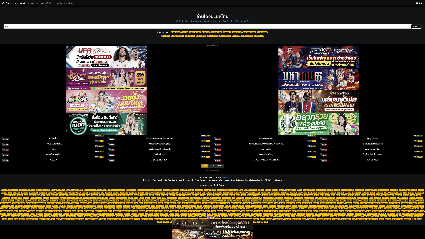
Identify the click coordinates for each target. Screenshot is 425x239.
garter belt (115, 200)
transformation (341, 198)
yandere (265, 195)
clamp (347, 211)
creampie (207, 190)
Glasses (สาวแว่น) (213, 36)
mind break (144, 195)
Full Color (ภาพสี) (216, 32)
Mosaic (381, 208)
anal (317, 190)
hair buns (170, 198)
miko (157, 200)
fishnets (382, 211)
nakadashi (190, 193)
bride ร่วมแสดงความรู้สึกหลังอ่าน (302, 211)
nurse (298, 200)
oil (176, 198)
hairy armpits (19, 200)
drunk (159, 198)
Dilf (402, 208)
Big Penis (119, 208)
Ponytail (282, 211)
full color (4, 190)
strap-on (218, 195)
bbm (43, 195)
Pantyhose (164, 214)
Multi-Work (404, 211)
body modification (315, 206)
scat (136, 198)
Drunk (234, 206)
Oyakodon (135, 206)
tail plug (258, 195)
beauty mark (356, 193)
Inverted (100, 206)
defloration (299, 195)
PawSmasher (285, 214)
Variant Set (189, 208)
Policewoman (248, 203)
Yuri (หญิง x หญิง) (247, 36)
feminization (265, 193)
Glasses (38, 190)
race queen (303, 208)
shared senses (371, 214)
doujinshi (51, 193)
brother (108, 195)
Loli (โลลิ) (185, 32)
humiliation (246, 200)
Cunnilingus (85, 206)
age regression (88, 211)
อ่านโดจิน (69, 3)
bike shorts (365, 193)
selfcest (351, 195)
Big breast (398, 195)
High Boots (344, 206)
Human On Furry (109, 208)
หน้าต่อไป (219, 166)
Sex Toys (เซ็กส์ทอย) (177, 36)
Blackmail (32, 211)
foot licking (164, 208)
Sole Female (31, 190)
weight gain (149, 214)
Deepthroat (40, 211)
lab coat (34, 208)
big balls (219, 211)
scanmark (25, 193)
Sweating (228, 206)
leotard (386, 190)
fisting (388, 206)
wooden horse (323, 211)
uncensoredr (338, 214)
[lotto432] (106, 124)
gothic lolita (382, 214)
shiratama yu (355, 211)
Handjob (70, 206)
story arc (344, 195)
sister (238, 195)
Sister (415, 203)
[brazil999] (318, 124)
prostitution (63, 195)
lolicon (349, 200)
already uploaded (260, 208)
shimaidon (112, 203)
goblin (271, 203)
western (45, 198)
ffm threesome (215, 198)
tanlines (171, 195)
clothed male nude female (129, 211)
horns (371, 198)
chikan (115, 195)
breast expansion (329, 198)
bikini (164, 198)
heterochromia (306, 203)
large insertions (102, 198)
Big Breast (371, 195)
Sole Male (341, 203)
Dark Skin (396, 208)
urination (188, 195)
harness (193, 206)
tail (390, 200)
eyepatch (15, 203)
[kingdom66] (212, 224)
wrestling (48, 208)
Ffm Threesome (406, 203)
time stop (305, 200)
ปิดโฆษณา (214, 217)
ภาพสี (209, 214)
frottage (348, 193)
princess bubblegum (155, 190)
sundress (121, 195)
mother (130, 198)
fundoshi (330, 214)
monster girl (167, 190)
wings (327, 195)
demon (136, 195)
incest (372, 193)
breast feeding (303, 206)
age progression (72, 208)
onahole (62, 200)
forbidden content (36, 198)
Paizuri (413, 195)
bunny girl (75, 200)
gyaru (380, 190)
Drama (86, 190)
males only (16, 193)
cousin (151, 195)
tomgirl (351, 190)
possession (181, 200)
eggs (243, 211)
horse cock (412, 198)
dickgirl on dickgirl (407, 214)
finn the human (130, 190)
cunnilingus (318, 198)
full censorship (13, 190)
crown (180, 198)
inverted (275, 190)
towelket (83, 214)
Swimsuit (389, 211)
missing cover (57, 211)
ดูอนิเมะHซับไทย (46, 3)
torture (226, 208)
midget (205, 200)
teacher (19, 195)
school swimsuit (6, 203)
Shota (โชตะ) (227, 32)
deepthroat (228, 190)
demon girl (190, 200)
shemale (413, 190)
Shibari (171, 214)
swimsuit (344, 190)
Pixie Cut (240, 206)
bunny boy (195, 195)
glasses (141, 193)
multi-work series (171, 193)
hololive (315, 203)
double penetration (62, 193)
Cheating (421, 203)
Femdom (406, 195)
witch (74, 211)
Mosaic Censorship (153, 208)
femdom (210, 195)
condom (243, 193)
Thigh (337, 206)
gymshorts (160, 206)
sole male (176, 190)
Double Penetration (373, 203)
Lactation (18, 206)
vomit (320, 208)
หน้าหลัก (23, 3)
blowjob (323, 190)
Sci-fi (105, 190)
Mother (55, 206)
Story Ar (25, 206)
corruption (129, 195)
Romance (99, 190)
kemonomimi (298, 198)
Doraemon (183, 214)
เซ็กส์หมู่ (215, 214)
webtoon (22, 190)
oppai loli (333, 208)
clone (184, 203)
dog (349, 214)
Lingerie (48, 206)
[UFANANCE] (318, 101)
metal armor (110, 214)
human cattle (89, 208)
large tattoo (351, 198)
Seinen (111, 190)
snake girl (378, 198)
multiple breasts (402, 198)
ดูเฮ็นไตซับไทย (59, 3)
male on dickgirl (404, 190)
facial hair (95, 195)
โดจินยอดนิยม (33, 3)
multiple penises (94, 193)
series (253, 214)
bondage (4, 193)
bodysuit (41, 200)
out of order (334, 211)
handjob (268, 190)
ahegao (191, 190)
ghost (289, 211)
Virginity (93, 206)
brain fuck (97, 203)
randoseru (249, 211)
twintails (253, 190)
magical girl (48, 214)
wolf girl (198, 203)
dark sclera (385, 198)
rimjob (375, 190)
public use (191, 203)
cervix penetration (148, 200)
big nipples (83, 203)
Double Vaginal (354, 206)
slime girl (420, 200)
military (49, 203)
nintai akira (249, 208)
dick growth (124, 193)
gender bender (308, 198)
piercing (127, 200)
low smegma (396, 206)
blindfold (230, 200)
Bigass (299, 190)
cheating (209, 193)
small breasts (288, 198)
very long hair (312, 208)
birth (140, 203)
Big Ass (363, 195)
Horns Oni (184, 211)
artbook (259, 214)
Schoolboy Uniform (7, 206)
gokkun (421, 206)
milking (89, 200)
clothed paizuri (193, 211)
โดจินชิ (419, 3)
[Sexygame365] (106, 79)
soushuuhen (98, 208)
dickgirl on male (279, 195)
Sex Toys (396, 203)
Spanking (25, 214)
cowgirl (81, 208)
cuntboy (231, 195)
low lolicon (364, 200)
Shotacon (408, 208)
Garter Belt (62, 206)
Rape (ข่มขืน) (165, 36)
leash (375, 206)
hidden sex (257, 203)
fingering (288, 190)
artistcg (237, 211)
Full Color (61, 190)
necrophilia (294, 208)
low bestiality (57, 214)
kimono (236, 193)
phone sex (272, 206)
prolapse (198, 200)
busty (213, 190)
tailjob (398, 214)
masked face (26, 208)
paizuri (153, 198)
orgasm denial (73, 195)
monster (82, 200)
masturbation (359, 190)
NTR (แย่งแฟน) (175, 32)
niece (172, 208)
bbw (233, 198)
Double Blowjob (145, 206)
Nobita (191, 214)
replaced (116, 211)
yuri (102, 193)
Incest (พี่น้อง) (237, 32)
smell (153, 206)
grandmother (213, 200)
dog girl (394, 200)
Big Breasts (216, 203)
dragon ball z (223, 214)
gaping (90, 214)
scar (184, 193)
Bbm (15, 211)
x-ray (235, 190)
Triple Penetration (366, 206)
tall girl (193, 198)
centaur (393, 198)
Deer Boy (126, 208)
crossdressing (275, 193)
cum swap (238, 200)
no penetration (290, 200)
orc (376, 208)
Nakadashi (46, 190)
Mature (231, 214)
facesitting (54, 200)
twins (276, 203)
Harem (92, 190)
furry (177, 214)
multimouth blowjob (284, 206)
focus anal (222, 200)
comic (179, 203)
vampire (199, 198)
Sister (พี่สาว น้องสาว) (249, 32)
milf (20, 198)
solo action (133, 193)
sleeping (102, 195)
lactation (4, 200)
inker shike (184, 190)
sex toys (337, 190)
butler (213, 211)
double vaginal (331, 203)
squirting (261, 190)
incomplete (4, 208)
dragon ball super (200, 214)
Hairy (422, 211)
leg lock (11, 200)
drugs (26, 195)
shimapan (164, 195)
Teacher (3, 214)
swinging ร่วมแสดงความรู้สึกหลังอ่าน (328, 200)
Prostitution (23, 211)
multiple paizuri (40, 203)
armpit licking (413, 206)
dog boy (203, 195)
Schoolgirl (390, 195)
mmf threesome (105, 200)
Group (305, 190)
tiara (225, 211)
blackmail (32, 195)
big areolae (239, 198)
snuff (322, 195)
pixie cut (41, 208)
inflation (207, 208)
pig (353, 214)
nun (166, 206)
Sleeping (134, 214)
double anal (301, 214)
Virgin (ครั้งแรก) (189, 36)
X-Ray (200, 206)
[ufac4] (212, 234)
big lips (231, 211)
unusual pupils (228, 193)
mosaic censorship (159, 193)
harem (358, 195)
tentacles (116, 193)
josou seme (285, 193)
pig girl (341, 211)
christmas (40, 214)
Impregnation (207, 206)
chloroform (66, 203)
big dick (246, 190)
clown (371, 208)
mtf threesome (320, 214)
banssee (66, 214)
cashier (104, 211)
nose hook (186, 206)
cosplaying (379, 193)
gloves (317, 195)
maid (337, 195)
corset (369, 211)
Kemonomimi (179, 208)
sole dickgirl (394, 190)
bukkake (264, 203)
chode (363, 211)
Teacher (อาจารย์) (225, 36)
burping (326, 208)
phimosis (48, 211)
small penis (179, 195)
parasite (325, 206)
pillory (315, 211)
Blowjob (355, 203)
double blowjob (382, 200)
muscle (82, 195)
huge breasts (226, 198)
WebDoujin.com (9, 3)
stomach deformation (75, 198)
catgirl (243, 195)
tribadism (281, 208)
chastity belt (290, 195)
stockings (220, 190)
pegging (225, 195)
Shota (418, 195)
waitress (186, 198)
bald (38, 195)
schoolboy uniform (396, 193)
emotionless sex (121, 198)
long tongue (30, 203)
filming (141, 198)
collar (78, 193)
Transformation (141, 208)
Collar (215, 206)
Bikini (417, 211)
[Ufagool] (106, 57)
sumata (294, 206)
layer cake (372, 200)
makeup (266, 211)
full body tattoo (99, 214)
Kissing (166, 211)
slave (136, 203)
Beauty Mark (11, 214)
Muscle (221, 206)
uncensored (199, 190)
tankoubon (33, 200)
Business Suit (175, 211)
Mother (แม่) (205, 32)
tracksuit (142, 211)
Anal (294, 190)
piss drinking (164, 200)
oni (95, 198)
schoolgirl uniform (10, 195)
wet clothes (66, 211)
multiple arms (75, 214)
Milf (391, 203)
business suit (309, 195)
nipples (281, 190)
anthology (413, 200)
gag (121, 200)
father (332, 206)
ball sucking (391, 214)
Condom (77, 206)
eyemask (404, 206)
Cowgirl (32, 214)
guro (221, 208)
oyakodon (173, 200)
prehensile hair (268, 214)
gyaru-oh (294, 193)
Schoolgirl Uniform (7, 211)
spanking (381, 206)
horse (422, 208)
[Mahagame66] (318, 79)
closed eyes (350, 208)
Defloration (274, 211)
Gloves (19, 214)
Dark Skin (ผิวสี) (201, 36)
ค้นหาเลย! (416, 26)
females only (278, 198)
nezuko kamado (361, 214)
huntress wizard (142, 190)
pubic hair (238, 214)
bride (179, 206)
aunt (26, 200)
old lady (97, 211)
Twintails (375, 211)
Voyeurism (127, 206)
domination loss (323, 193)
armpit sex (172, 206)
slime (90, 203)
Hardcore (312, 190)
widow (202, 211)
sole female (121, 203)
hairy (405, 193)
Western (293, 214)
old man (25, 198)
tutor (47, 195)
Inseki (112, 206)
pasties (22, 203)
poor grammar (267, 198)
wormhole (215, 208)
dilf (203, 193)
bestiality (416, 208)
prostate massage (253, 193)
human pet (250, 195)
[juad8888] (106, 101)
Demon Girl (159, 211)
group (68, 200)
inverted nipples (250, 198)
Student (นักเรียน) (195, 32)
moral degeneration (150, 203)
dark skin (330, 190)
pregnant (63, 198)
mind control (419, 193)
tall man (111, 198)
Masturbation (40, 206)
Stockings (349, 203)
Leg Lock (119, 206)
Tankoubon (384, 203)
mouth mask (258, 211)
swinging (313, 200)
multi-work (246, 214)
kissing (266, 206)
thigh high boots (15, 208)
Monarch (141, 214)
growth (208, 211)
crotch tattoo (88, 198)
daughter (356, 200)
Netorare (397, 211)
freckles (104, 203)
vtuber (298, 203)
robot (63, 208)
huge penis (341, 208)
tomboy (282, 203)
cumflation (280, 200)
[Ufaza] (318, 57)
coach (110, 211)
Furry (132, 208)
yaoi (10, 193)
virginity (411, 193)
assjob (157, 195)
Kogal (383, 195)
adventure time (119, 190)
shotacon (148, 193)
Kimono (127, 214)
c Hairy (32, 206)
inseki (271, 195)
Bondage (54, 190)
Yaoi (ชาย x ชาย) (259, 36)
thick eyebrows (403, 200)
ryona (287, 208)
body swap (56, 208)
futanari (72, 193)
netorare (198, 193)
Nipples (107, 206)
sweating (368, 190)
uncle (386, 193)
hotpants (14, 198)
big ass (147, 198)
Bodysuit (74, 190)
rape (299, 193)
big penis (85, 193)
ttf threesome (419, 214)
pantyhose (54, 195)
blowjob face (290, 203)
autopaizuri (119, 214)
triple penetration (169, 203)
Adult (80, 190)
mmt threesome (257, 200)
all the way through (269, 200)
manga (420, 198)
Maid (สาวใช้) (236, 36)
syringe (277, 214)
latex (47, 200)
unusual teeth (271, 208)
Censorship (388, 208)
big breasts (5, 198)
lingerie (259, 198)
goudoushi (75, 203)
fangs (241, 190)
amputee (233, 208)
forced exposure (362, 198)
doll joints (241, 208)
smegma (421, 190)
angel (333, 195)
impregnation (54, 198)
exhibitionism (217, 193)
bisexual (343, 200)
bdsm (139, 200)
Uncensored (150, 211)
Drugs (68, 190)
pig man (95, 200)
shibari (160, 203)
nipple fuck (57, 203)
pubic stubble (207, 203)
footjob (206, 198)
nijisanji (322, 203)
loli (345, 214)
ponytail (333, 193)
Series (412, 211)
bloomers (340, 193)
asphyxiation (312, 193)
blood (305, 193)
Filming (157, 214)
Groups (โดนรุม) (262, 32)
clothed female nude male (253, 206)
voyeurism (129, 203)
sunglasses (310, 214)
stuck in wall (42, 193)
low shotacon (198, 208)
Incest (378, 195)
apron (88, 195)
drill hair (79, 211)
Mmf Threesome (236, 203)
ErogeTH (225, 177)
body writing (33, 193)
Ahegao (362, 203)
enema (133, 200)
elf (180, 193)
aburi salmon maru (362, 208)
